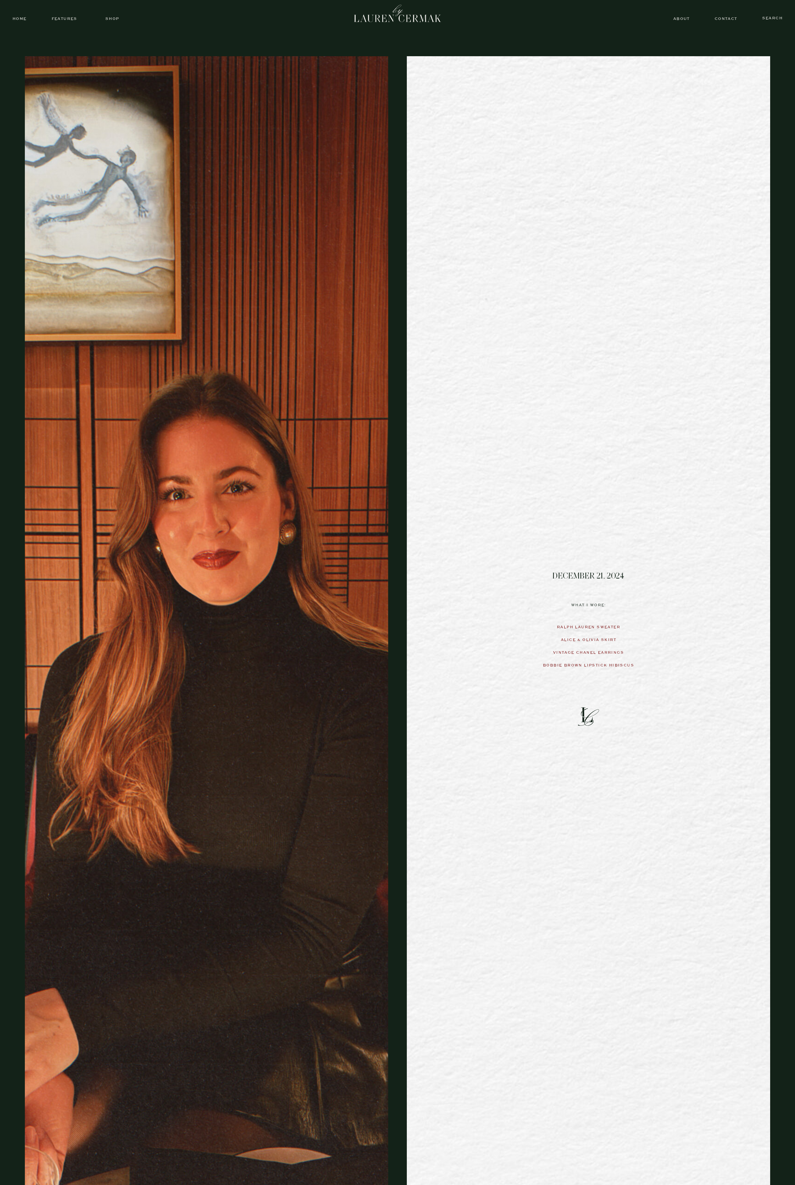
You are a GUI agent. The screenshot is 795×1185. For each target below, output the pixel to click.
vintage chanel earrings (588, 653)
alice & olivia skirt (588, 640)
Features (64, 19)
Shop (112, 19)
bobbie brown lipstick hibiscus (588, 665)
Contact (726, 19)
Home (19, 19)
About (681, 19)
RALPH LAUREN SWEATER (588, 627)
